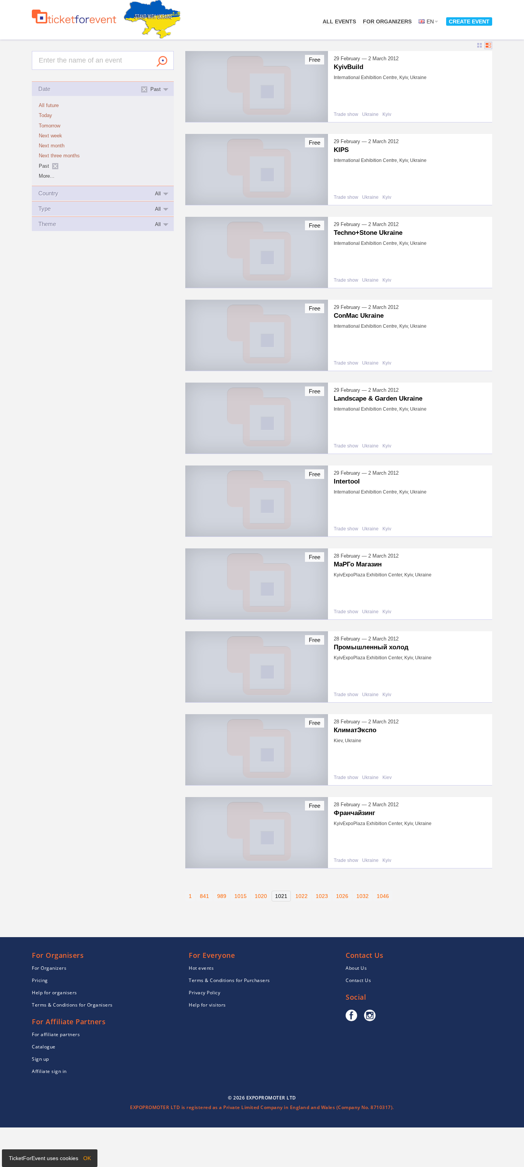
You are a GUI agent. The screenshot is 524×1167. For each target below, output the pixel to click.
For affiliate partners (56, 1034)
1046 (383, 896)
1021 (281, 896)
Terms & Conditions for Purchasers (229, 980)
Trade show (346, 114)
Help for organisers (54, 992)
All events (339, 21)
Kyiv (386, 114)
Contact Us (358, 980)
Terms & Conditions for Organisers (72, 1005)
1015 (240, 896)
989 (221, 896)
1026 (342, 896)
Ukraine (370, 114)
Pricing (40, 980)
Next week (50, 136)
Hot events (201, 968)
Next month (51, 146)
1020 (261, 896)
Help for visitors (207, 1005)
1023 (322, 896)
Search (162, 61)
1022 (301, 896)
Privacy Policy (204, 992)
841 (204, 896)
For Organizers (387, 21)
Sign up (40, 1059)
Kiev (387, 777)
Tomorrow (49, 126)
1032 (362, 896)
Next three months (59, 155)
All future (49, 105)
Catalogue (44, 1046)
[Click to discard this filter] (55, 166)
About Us (356, 968)
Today (45, 115)
